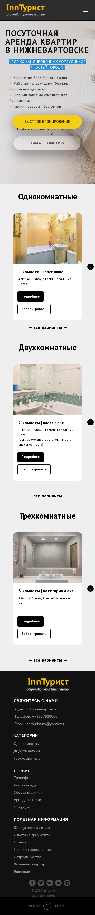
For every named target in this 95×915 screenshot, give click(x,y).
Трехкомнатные (27, 758)
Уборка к (21, 792)
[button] (47, 122)
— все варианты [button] (45, 327)
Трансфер (22, 778)
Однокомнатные (27, 744)
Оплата (20, 842)
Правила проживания (32, 849)
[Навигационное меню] (85, 10)
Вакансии (22, 871)
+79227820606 (45, 716)
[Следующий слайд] (90, 267)
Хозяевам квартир (29, 864)
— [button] (65, 327)
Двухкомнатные (26, 751)
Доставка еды (25, 785)
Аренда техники (27, 800)
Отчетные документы (32, 835)
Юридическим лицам (32, 827)
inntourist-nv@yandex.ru (46, 724)
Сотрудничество (28, 857)
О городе (22, 807)
